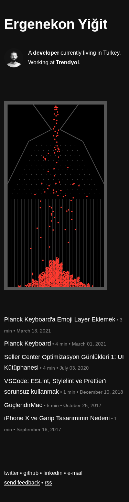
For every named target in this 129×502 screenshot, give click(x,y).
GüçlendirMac (23, 405)
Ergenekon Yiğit (55, 24)
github (31, 473)
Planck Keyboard (27, 343)
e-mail (75, 473)
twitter (11, 473)
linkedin (53, 473)
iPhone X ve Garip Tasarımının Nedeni (57, 418)
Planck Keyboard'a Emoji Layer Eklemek (59, 319)
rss (48, 482)
